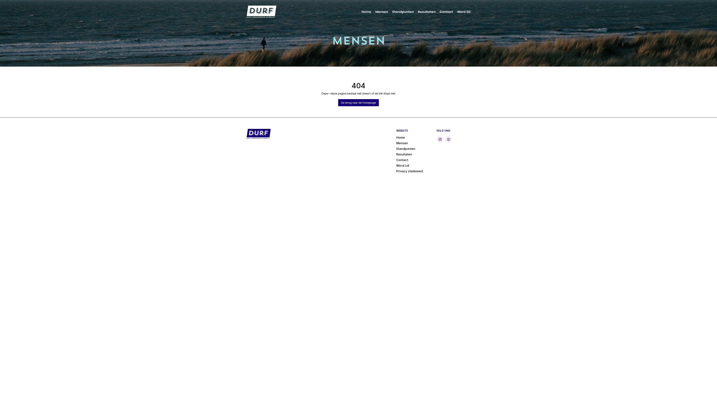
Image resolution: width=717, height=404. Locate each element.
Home (366, 12)
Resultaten (427, 12)
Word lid (464, 12)
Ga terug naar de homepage (358, 102)
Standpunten (403, 12)
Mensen (381, 12)
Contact (446, 12)
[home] (261, 12)
